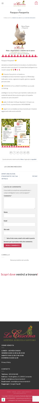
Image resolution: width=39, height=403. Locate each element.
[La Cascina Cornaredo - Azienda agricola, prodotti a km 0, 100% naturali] (19, 3)
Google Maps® (15, 384)
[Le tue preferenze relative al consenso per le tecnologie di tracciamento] (3, 399)
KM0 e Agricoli (27, 392)
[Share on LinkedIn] (28, 152)
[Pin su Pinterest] (24, 152)
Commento (8, 196)
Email (5, 221)
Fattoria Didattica (20, 393)
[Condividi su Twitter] (17, 152)
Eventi (14, 392)
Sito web (6, 229)
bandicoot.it (27, 400)
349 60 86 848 (13, 374)
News (19, 10)
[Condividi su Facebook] (14, 152)
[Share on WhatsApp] (10, 152)
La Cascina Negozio (29, 17)
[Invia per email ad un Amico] (21, 152)
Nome (6, 212)
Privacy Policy (6, 362)
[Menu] (2, 3)
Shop (19, 392)
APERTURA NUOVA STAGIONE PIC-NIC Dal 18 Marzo (9, 176)
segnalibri (33, 159)
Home (9, 392)
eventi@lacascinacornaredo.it (20, 381)
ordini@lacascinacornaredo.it (15, 379)
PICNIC (35, 176)
